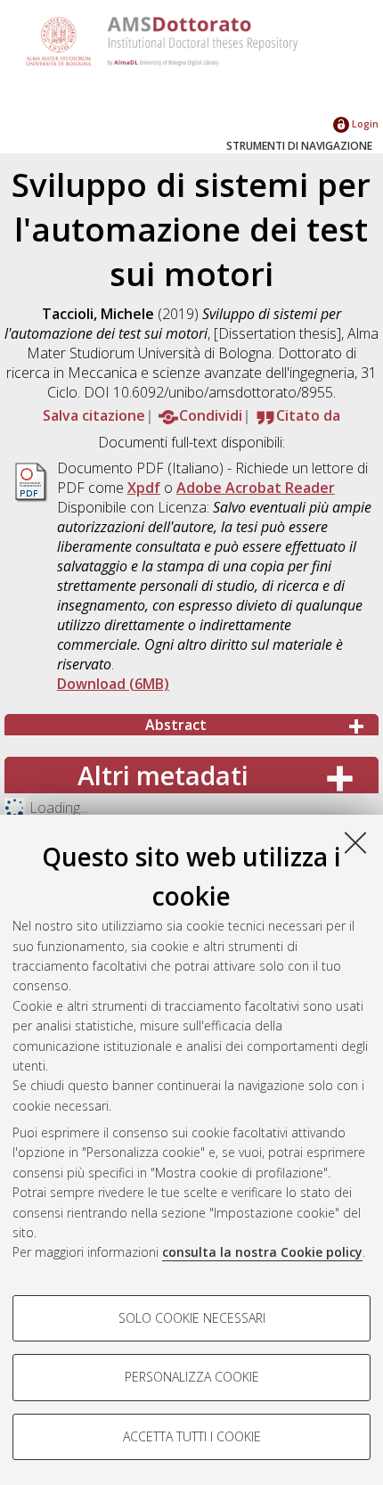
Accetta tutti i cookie (192, 1436)
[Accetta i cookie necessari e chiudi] (355, 842)
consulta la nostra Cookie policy (262, 1251)
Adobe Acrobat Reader (255, 487)
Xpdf (143, 487)
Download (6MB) (113, 683)
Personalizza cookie (192, 1376)
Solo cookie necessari (191, 1317)
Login (364, 123)
